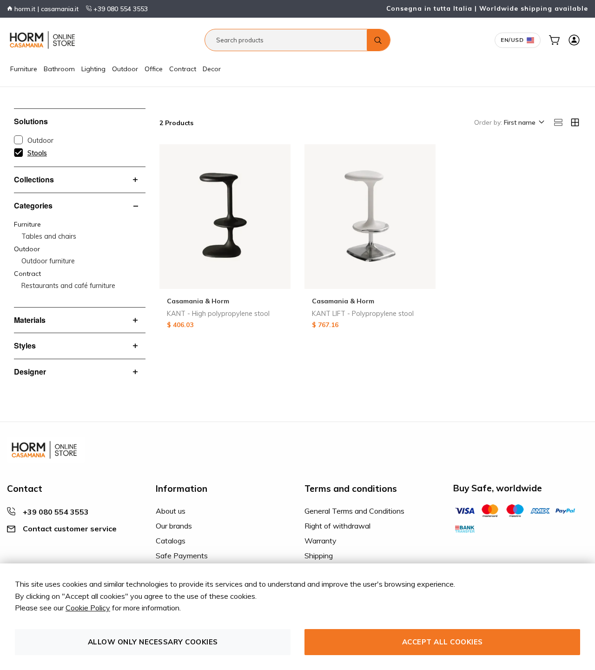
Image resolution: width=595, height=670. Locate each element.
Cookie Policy (88, 607)
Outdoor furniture (48, 261)
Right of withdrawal (337, 525)
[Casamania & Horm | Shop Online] (44, 40)
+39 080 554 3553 (120, 9)
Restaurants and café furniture (68, 285)
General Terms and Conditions (354, 511)
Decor (212, 69)
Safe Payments (182, 555)
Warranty (320, 540)
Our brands (174, 525)
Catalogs (170, 540)
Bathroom (59, 69)
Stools (37, 153)
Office (154, 69)
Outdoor (125, 69)
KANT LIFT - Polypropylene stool (363, 313)
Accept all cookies (442, 641)
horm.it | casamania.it (46, 9)
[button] (523, 122)
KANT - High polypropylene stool (218, 313)
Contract (182, 69)
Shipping (318, 555)
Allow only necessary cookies (153, 641)
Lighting (93, 69)
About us (170, 511)
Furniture (23, 69)
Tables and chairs (48, 236)
